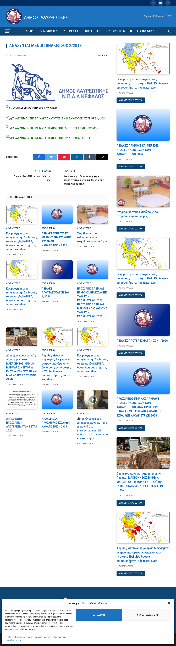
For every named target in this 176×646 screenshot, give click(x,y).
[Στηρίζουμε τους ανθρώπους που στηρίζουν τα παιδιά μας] (92, 214)
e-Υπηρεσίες (145, 31)
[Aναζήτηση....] (169, 31)
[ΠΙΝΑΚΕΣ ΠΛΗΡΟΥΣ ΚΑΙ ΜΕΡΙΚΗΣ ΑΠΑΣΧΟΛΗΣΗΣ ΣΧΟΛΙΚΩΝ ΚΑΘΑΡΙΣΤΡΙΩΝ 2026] (57, 214)
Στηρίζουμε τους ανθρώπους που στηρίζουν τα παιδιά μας (92, 237)
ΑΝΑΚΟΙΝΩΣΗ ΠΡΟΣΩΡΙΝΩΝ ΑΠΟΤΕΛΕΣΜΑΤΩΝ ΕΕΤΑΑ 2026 (21, 424)
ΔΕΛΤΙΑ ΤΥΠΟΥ (102, 55)
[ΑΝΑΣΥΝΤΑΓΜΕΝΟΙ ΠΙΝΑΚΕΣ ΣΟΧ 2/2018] (57, 100)
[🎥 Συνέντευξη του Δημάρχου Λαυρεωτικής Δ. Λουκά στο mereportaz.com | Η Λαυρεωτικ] (92, 399)
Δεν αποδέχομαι (147, 614)
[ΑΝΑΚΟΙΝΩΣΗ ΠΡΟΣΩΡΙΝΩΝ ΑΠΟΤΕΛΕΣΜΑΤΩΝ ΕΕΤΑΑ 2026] (21, 399)
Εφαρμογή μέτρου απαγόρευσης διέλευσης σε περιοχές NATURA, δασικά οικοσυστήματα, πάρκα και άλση (21, 241)
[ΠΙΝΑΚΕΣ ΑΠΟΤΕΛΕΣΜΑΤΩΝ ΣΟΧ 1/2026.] (57, 269)
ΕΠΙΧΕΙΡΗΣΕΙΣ (92, 31)
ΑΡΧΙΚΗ (30, 31)
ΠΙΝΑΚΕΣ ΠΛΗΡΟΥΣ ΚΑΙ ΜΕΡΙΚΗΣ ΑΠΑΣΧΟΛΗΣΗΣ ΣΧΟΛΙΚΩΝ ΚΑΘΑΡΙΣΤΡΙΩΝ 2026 (57, 239)
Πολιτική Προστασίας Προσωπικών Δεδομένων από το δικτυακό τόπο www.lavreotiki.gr (36, 638)
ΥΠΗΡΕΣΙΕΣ (71, 31)
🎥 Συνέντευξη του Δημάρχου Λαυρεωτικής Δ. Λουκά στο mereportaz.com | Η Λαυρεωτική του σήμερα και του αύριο (92, 428)
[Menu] (7, 31)
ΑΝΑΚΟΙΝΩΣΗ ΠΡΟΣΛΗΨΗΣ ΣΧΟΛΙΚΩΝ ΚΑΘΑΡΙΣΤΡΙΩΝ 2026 (56, 422)
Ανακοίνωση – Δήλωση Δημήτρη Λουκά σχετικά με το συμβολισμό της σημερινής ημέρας (83, 180)
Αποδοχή (99, 614)
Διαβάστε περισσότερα (130, 100)
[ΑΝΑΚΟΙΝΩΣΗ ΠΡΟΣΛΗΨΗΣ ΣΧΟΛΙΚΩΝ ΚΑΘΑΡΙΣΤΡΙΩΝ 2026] (57, 399)
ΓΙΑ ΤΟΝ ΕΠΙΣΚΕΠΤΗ (119, 31)
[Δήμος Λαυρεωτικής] (37, 16)
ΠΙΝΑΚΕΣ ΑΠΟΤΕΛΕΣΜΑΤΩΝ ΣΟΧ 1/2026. (55, 292)
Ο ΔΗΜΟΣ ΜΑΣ (49, 31)
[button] (169, 603)
